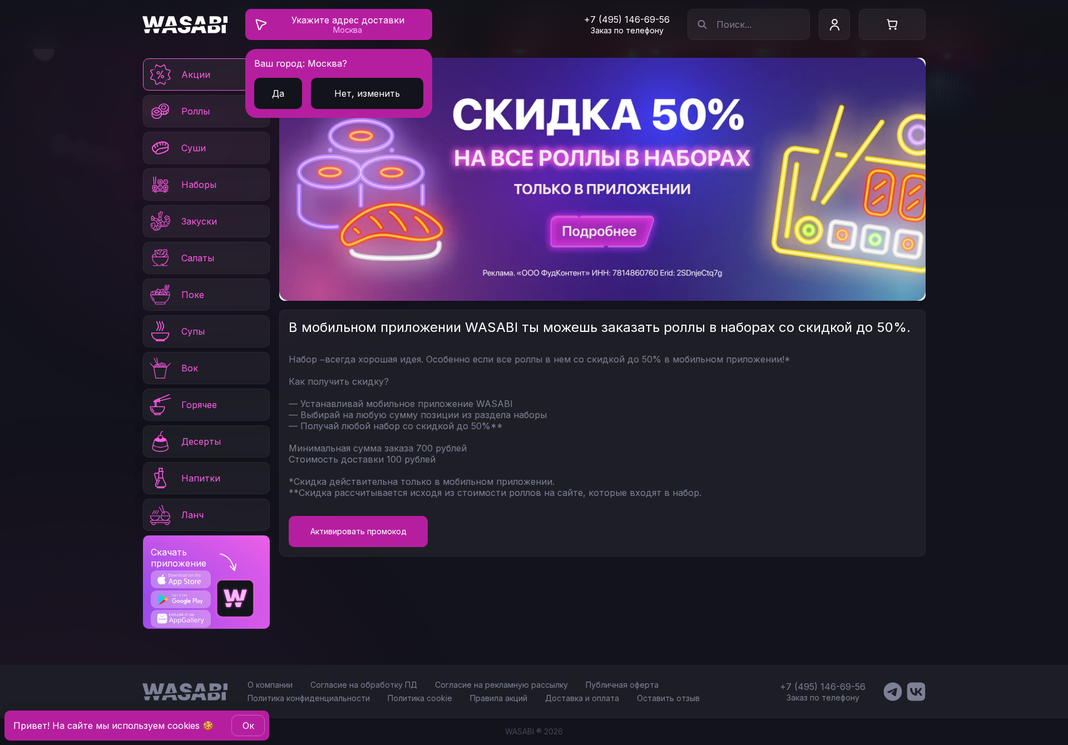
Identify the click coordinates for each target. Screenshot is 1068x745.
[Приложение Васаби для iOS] (180, 579)
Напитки (200, 478)
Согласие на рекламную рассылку (501, 684)
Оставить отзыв (668, 698)
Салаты (197, 258)
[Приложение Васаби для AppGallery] (180, 618)
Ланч (192, 514)
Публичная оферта (622, 684)
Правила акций (498, 698)
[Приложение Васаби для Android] (180, 599)
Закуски (199, 221)
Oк (248, 725)
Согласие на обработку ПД (363, 684)
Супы (193, 331)
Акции (195, 74)
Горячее (199, 404)
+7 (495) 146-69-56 (627, 19)
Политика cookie (420, 698)
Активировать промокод (358, 531)
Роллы (195, 111)
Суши (193, 147)
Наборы (198, 184)
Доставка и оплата (582, 698)
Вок (189, 368)
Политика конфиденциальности (309, 698)
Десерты (201, 441)
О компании (270, 684)
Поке (192, 294)
